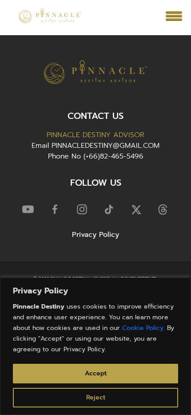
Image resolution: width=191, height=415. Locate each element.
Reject (95, 397)
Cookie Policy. (143, 328)
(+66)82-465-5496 (113, 156)
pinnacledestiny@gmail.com (105, 145)
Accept (96, 373)
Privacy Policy (95, 234)
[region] (95, 346)
